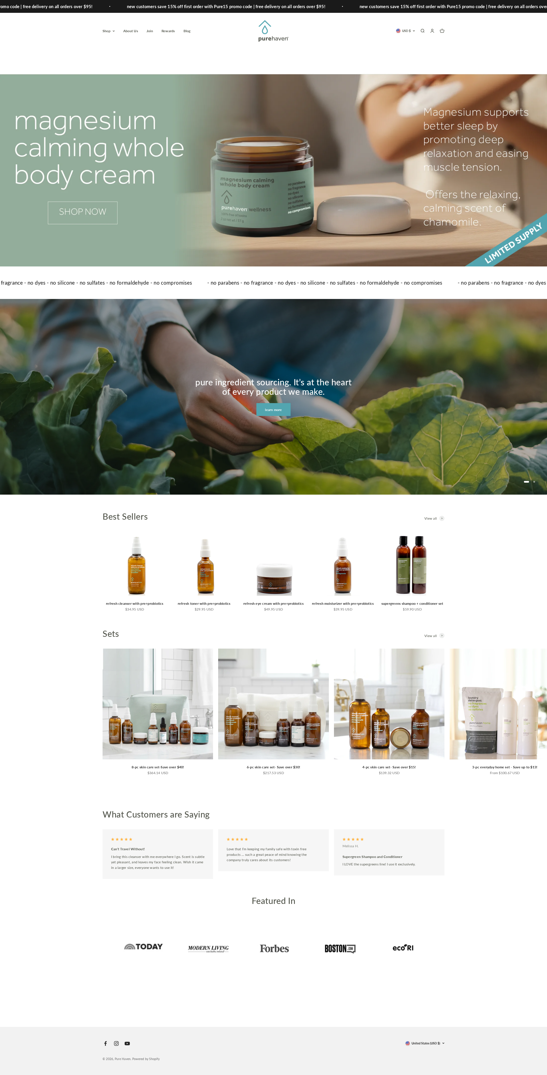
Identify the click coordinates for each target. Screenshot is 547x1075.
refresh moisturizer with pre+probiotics (343, 603)
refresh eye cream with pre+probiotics (273, 603)
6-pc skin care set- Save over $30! (273, 767)
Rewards (168, 31)
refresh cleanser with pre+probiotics (134, 603)
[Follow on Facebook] (105, 1043)
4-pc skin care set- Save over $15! (389, 767)
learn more (273, 410)
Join (150, 31)
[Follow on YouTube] (127, 1043)
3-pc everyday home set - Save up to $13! (505, 767)
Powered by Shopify (146, 1059)
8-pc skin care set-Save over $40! (158, 767)
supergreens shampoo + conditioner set (412, 603)
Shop (106, 31)
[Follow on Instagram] (116, 1043)
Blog (187, 31)
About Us (130, 31)
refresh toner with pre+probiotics (204, 603)
